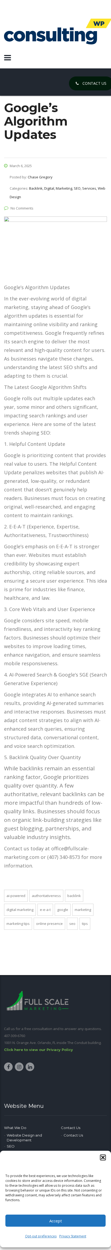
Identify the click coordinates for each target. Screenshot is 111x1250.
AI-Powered (15, 895)
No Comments (22, 208)
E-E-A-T (45, 909)
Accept (55, 1220)
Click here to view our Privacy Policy (38, 1049)
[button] (103, 1157)
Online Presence (49, 923)
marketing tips (18, 923)
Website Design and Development (24, 1137)
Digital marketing (19, 909)
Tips (85, 923)
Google (62, 909)
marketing (83, 909)
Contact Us (70, 1128)
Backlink (74, 895)
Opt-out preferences (41, 1236)
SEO (72, 923)
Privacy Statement (72, 1236)
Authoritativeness (46, 895)
